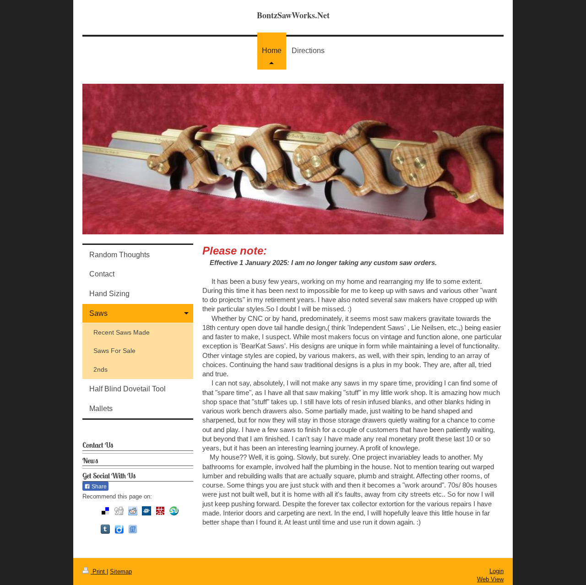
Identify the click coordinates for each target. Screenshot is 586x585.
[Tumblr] (105, 529)
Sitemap (121, 571)
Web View (490, 579)
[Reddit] (132, 510)
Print (99, 571)
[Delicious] (105, 510)
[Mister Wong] (160, 510)
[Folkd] (146, 510)
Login (496, 571)
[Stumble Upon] (174, 510)
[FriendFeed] (132, 529)
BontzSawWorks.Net (293, 15)
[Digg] (119, 510)
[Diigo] (119, 529)
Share (98, 486)
